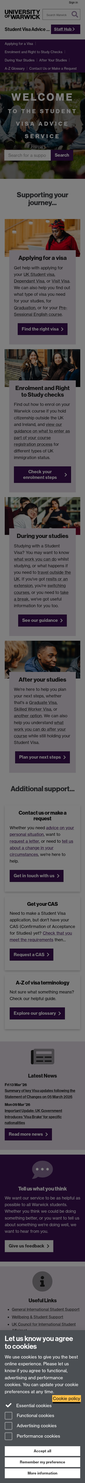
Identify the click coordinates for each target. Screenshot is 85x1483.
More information (42, 1473)
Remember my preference (42, 1462)
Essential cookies (33, 1405)
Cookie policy (66, 1398)
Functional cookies (35, 1415)
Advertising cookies (36, 1426)
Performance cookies (38, 1436)
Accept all (42, 1451)
